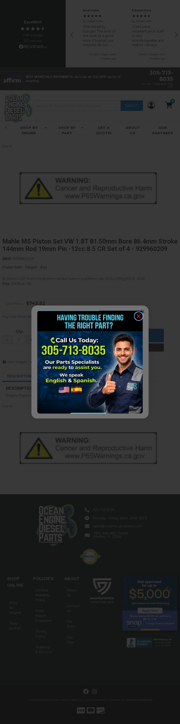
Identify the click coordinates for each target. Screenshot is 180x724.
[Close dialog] (139, 316)
